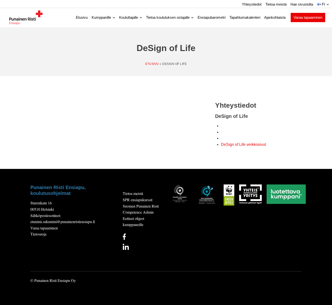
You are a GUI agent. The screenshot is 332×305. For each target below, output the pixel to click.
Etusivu (82, 17)
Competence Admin (138, 212)
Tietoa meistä (276, 4)
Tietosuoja (38, 233)
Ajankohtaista (275, 17)
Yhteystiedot (252, 4)
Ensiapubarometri (212, 17)
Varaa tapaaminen (308, 17)
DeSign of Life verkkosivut (243, 144)
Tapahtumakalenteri (244, 17)
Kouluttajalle (128, 17)
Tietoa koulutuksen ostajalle (168, 17)
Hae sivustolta (301, 4)
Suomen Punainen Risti (141, 206)
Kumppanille (101, 17)
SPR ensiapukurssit (137, 199)
